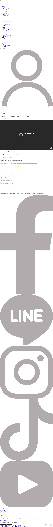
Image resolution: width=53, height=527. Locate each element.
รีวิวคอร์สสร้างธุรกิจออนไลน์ (7, 21)
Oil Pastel (4, 25)
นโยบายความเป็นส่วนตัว (4, 512)
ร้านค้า (3, 16)
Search (1, 48)
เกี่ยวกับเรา (3, 6)
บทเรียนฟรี (3, 17)
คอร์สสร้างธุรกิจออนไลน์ (7, 14)
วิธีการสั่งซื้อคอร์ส (6, 30)
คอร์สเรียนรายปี (5, 15)
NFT (2, 22)
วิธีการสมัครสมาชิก (6, 8)
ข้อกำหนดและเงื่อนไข (3, 511)
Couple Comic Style (6, 24)
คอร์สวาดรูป (5, 13)
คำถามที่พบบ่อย (2, 510)
